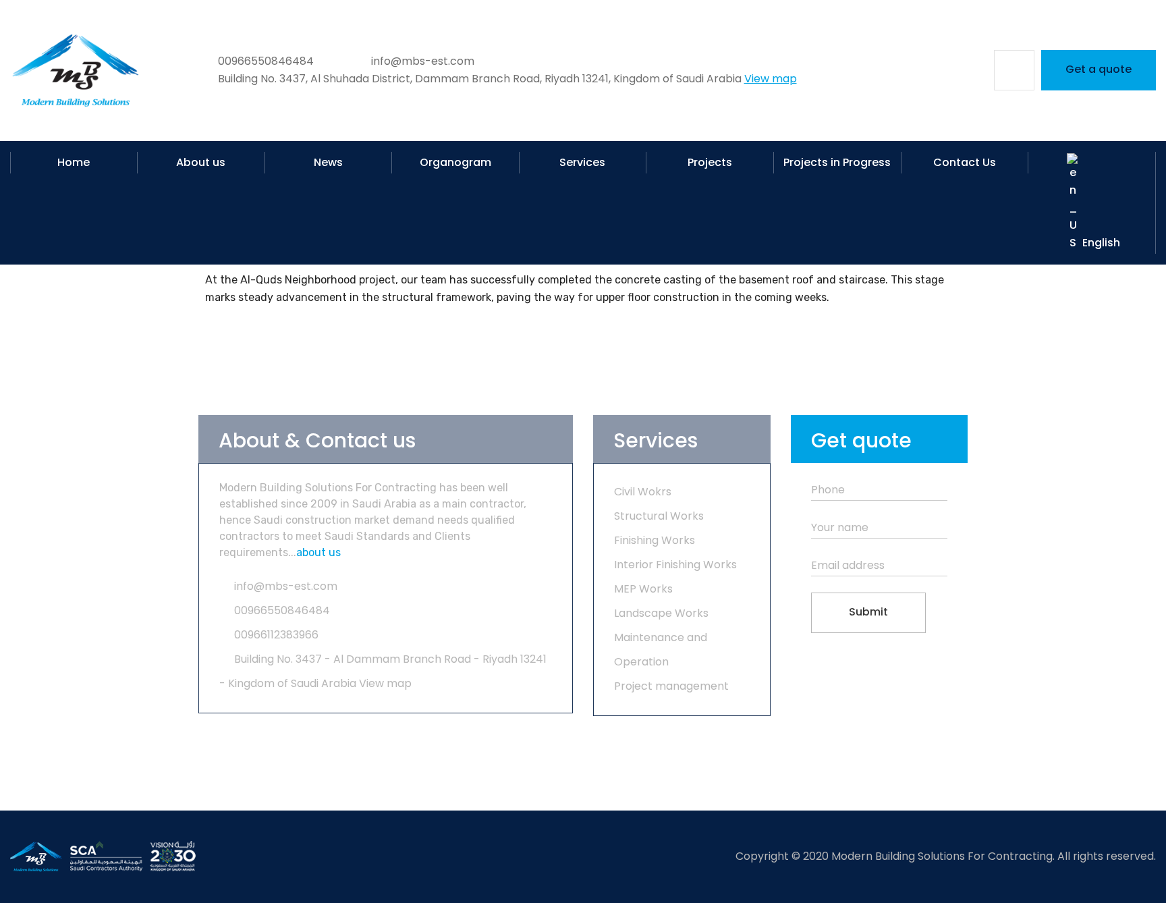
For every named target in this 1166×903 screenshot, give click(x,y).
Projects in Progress (837, 162)
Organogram (455, 162)
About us (200, 162)
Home (73, 162)
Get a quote (1098, 69)
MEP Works (643, 589)
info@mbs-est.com (285, 586)
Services (582, 162)
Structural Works (659, 516)
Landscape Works (661, 613)
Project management (671, 686)
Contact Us (964, 162)
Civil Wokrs (642, 491)
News (328, 162)
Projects (710, 162)
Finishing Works (654, 540)
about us (318, 552)
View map (770, 78)
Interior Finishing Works (675, 564)
